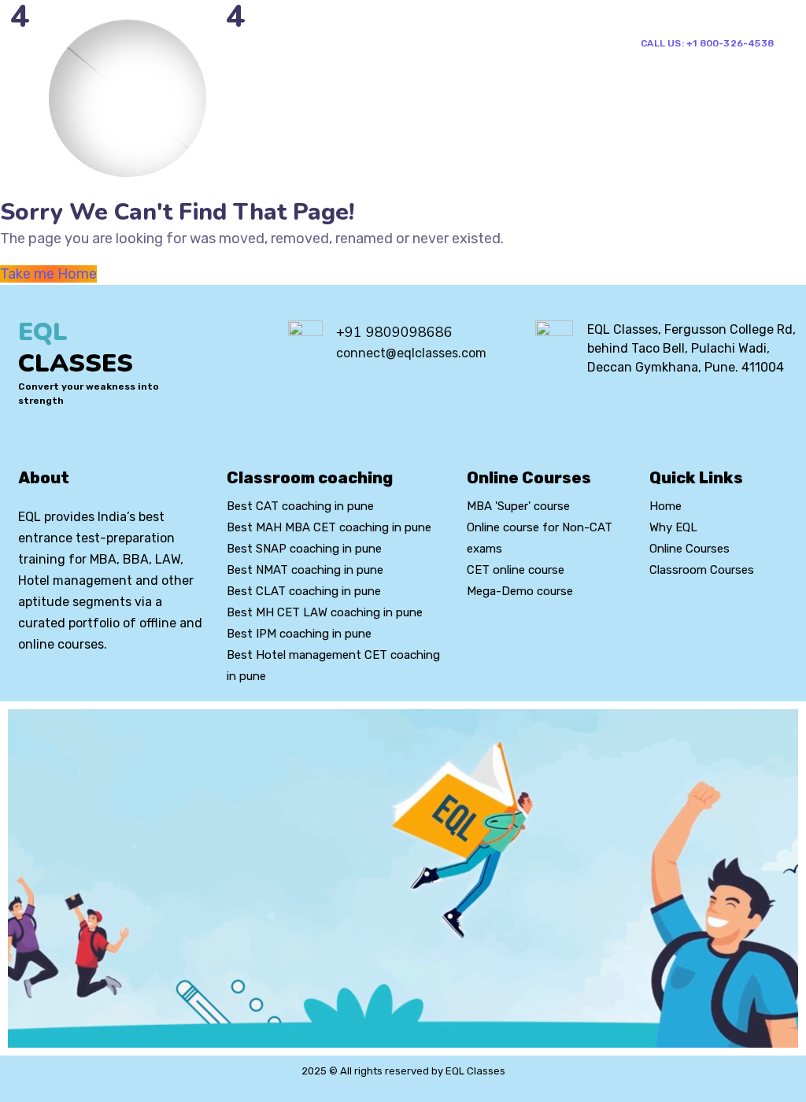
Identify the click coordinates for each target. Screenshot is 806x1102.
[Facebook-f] (51, 687)
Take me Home (48, 274)
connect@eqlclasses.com (411, 353)
